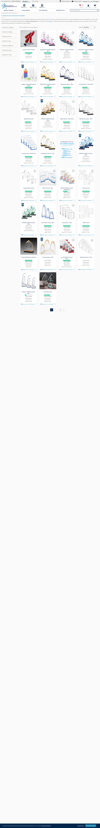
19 (60, 309)
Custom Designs (43, 10)
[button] (6, 1)
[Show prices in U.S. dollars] (80, 5)
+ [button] (2, 27)
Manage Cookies (81, 825)
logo (50, 21)
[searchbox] (84, 10)
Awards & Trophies (9, 10)
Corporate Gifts (60, 10)
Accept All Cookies (90, 825)
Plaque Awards (26, 10)
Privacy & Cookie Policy (46, 825)
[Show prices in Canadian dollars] (82, 5)
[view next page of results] (63, 309)
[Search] (97, 10)
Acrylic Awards (29, 27)
